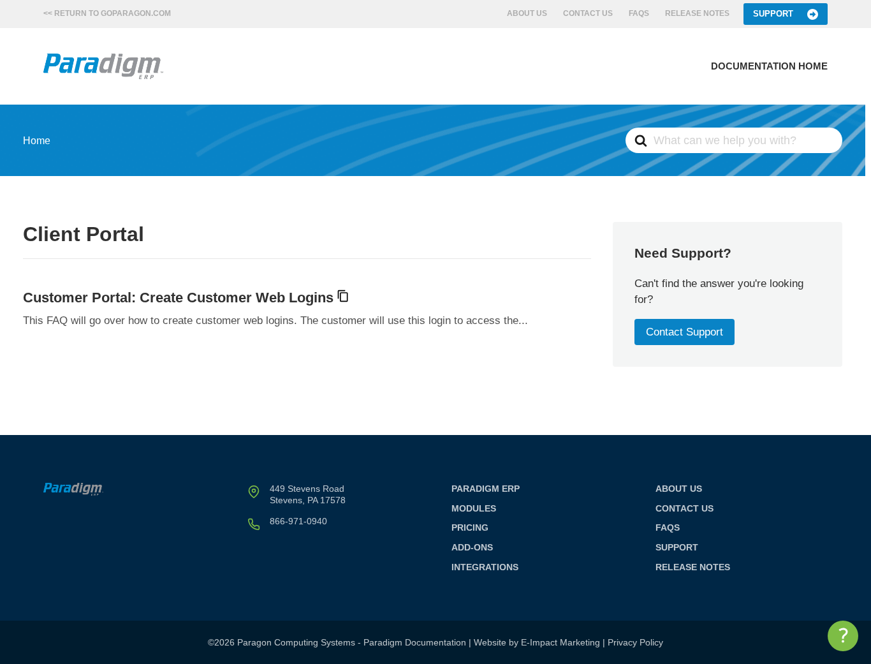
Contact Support (684, 332)
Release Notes (697, 13)
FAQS (639, 13)
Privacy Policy (635, 642)
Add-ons (472, 547)
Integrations (484, 567)
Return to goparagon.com (112, 13)
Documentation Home (769, 66)
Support (773, 13)
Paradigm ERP (485, 488)
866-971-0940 (298, 521)
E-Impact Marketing (560, 642)
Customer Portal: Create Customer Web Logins (178, 298)
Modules (473, 508)
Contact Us (588, 13)
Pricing (469, 527)
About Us (527, 13)
